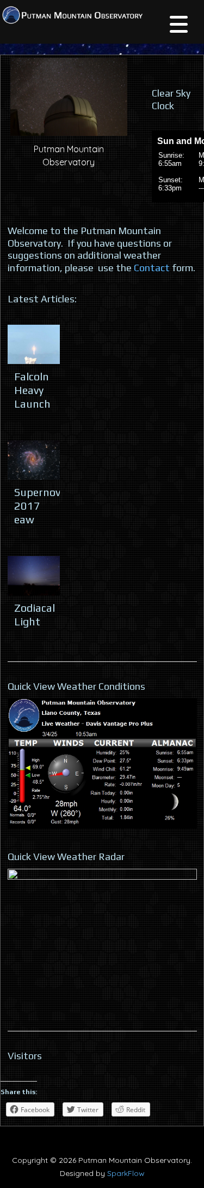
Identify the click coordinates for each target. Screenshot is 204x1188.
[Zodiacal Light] (34, 575)
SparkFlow (126, 1173)
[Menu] (179, 26)
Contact (152, 267)
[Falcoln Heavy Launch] (34, 344)
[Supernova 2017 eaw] (34, 460)
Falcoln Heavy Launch (32, 390)
